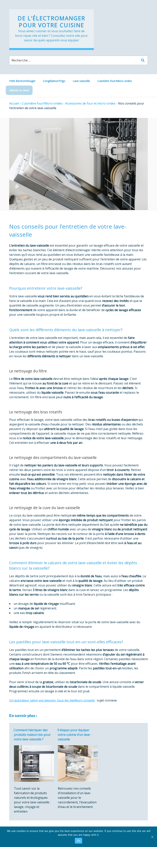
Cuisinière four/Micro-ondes (114, 81)
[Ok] (152, 837)
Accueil (14, 103)
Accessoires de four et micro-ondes (90, 103)
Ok (78, 840)
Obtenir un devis (19, 90)
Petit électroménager (22, 81)
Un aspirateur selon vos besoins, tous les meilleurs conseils (52, 700)
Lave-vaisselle (81, 81)
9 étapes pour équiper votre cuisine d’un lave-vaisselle (74, 734)
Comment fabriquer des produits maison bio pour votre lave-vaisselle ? (32, 734)
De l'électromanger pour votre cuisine (51, 21)
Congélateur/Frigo (54, 81)
